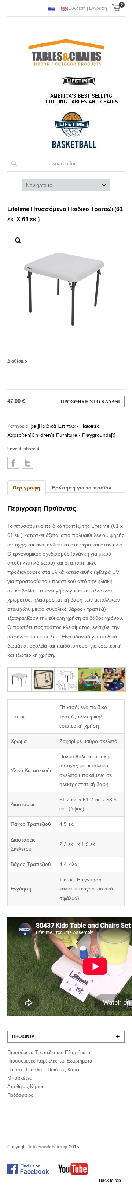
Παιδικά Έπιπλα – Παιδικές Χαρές (43, 1069)
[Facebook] (13, 463)
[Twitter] (27, 463)
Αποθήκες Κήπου (25, 1086)
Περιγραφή (26, 488)
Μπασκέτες (19, 1078)
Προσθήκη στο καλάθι (90, 401)
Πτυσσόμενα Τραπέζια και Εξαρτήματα (49, 1052)
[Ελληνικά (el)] (51, 9)
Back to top (110, 1180)
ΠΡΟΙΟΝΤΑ (23, 1036)
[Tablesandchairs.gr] (66, 53)
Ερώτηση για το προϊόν (81, 488)
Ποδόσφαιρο (20, 1095)
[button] (18, 240)
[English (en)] (64, 9)
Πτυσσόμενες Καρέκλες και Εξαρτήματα (49, 1061)
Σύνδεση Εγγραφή (88, 8)
